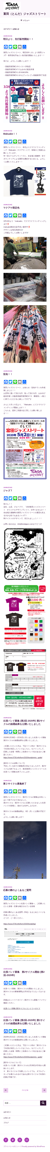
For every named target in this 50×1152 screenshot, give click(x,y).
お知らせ (6, 1118)
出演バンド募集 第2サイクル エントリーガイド (21, 1008)
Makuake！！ (10, 134)
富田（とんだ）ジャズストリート (25, 13)
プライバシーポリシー (11, 1146)
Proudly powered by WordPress (33, 1146)
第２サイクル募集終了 (15, 783)
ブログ (6, 1123)
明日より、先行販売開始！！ (18, 39)
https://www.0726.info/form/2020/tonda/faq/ (19, 924)
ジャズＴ (8, 490)
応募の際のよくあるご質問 (17, 890)
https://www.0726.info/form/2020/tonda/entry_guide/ (22, 757)
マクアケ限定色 (11, 207)
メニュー (26, 20)
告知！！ (8, 374)
